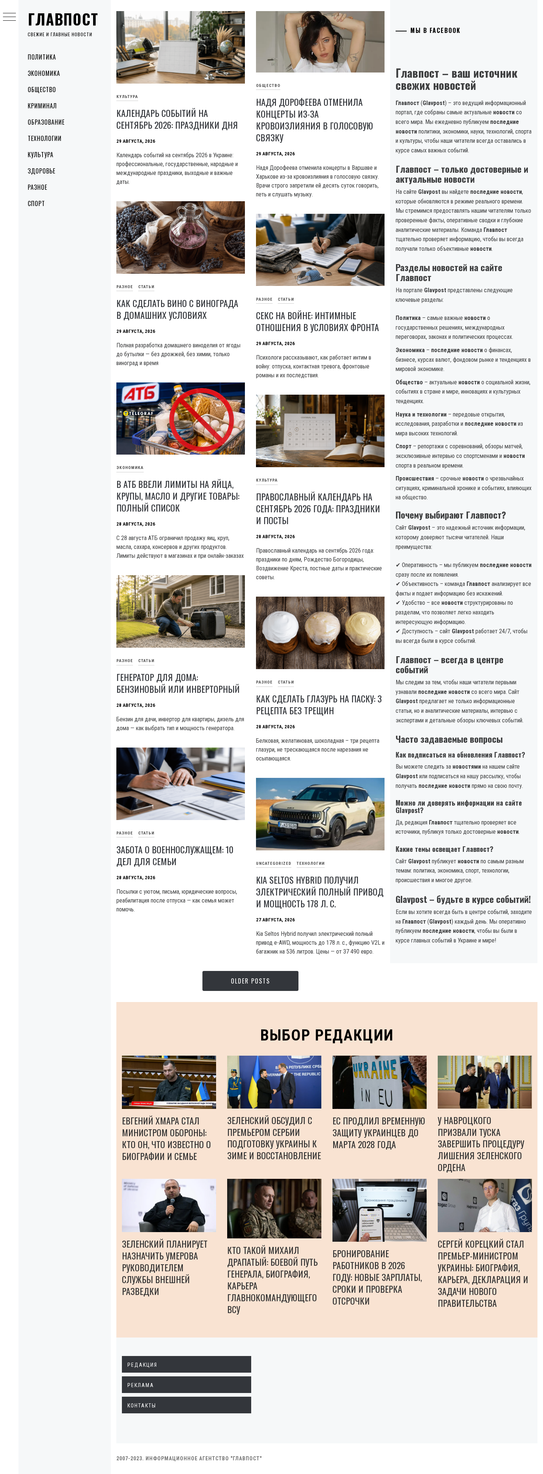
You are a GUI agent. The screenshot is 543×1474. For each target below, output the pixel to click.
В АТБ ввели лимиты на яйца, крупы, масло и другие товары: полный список (177, 495)
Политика (42, 57)
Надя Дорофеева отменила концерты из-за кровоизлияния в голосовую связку (314, 119)
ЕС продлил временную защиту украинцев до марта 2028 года (378, 1132)
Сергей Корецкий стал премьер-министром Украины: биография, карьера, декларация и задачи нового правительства (483, 1273)
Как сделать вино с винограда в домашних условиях (177, 308)
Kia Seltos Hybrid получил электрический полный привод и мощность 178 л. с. (319, 891)
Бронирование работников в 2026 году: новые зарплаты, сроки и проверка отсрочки (377, 1277)
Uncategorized (273, 863)
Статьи (146, 286)
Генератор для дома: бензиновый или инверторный (178, 682)
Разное (37, 187)
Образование (46, 122)
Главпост (63, 19)
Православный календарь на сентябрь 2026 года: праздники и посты (318, 508)
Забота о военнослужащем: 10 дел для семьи (174, 855)
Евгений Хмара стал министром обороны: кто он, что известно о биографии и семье (166, 1138)
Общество (42, 89)
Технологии (45, 138)
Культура (41, 154)
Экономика (44, 73)
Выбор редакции (327, 1035)
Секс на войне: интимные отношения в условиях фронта (317, 321)
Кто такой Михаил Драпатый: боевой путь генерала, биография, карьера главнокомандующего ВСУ (272, 1279)
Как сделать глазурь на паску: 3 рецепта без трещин (319, 704)
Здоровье (41, 170)
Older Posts (250, 981)
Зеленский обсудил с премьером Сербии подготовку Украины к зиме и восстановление (274, 1137)
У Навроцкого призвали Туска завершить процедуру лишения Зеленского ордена (481, 1143)
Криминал (42, 105)
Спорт (36, 203)
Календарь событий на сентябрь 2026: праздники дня (177, 118)
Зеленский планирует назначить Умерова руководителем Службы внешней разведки (165, 1267)
